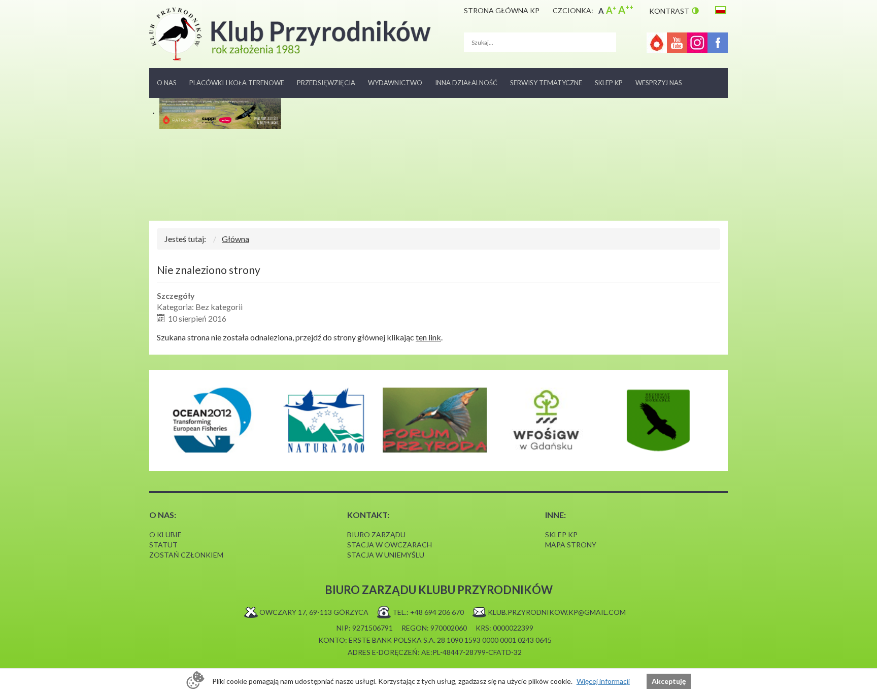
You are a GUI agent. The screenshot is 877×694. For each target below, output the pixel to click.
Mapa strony (570, 544)
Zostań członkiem (186, 554)
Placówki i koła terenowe (236, 83)
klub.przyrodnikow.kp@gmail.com (557, 612)
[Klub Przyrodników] (290, 34)
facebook (717, 42)
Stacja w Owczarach (389, 544)
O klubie (165, 534)
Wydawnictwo (395, 83)
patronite (657, 42)
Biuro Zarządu (376, 534)
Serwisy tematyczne (546, 83)
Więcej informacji (603, 681)
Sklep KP (609, 83)
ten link (428, 337)
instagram (697, 42)
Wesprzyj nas (658, 83)
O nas (167, 83)
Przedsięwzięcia (326, 83)
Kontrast (669, 11)
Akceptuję (669, 681)
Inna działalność (466, 83)
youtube (677, 42)
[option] (211, 420)
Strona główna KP (501, 10)
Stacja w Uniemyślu (385, 554)
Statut (163, 544)
